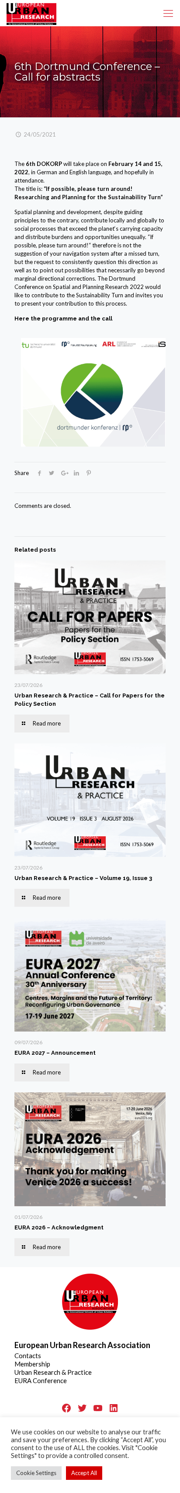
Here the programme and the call (63, 318)
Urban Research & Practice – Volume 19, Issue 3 (83, 878)
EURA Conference (40, 1380)
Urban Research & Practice (53, 1372)
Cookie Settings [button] (36, 1472)
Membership (32, 1364)
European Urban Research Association (82, 1345)
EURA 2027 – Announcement (55, 1052)
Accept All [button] (84, 1472)
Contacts (27, 1355)
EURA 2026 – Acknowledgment (59, 1227)
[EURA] (31, 13)
